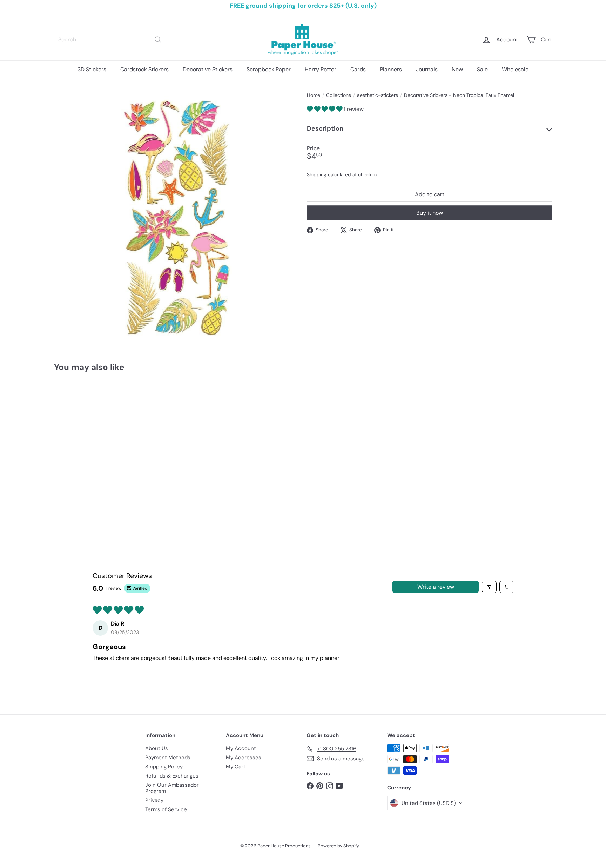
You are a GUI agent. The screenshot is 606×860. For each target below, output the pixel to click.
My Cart (235, 766)
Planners (391, 69)
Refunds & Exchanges (171, 775)
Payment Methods (167, 757)
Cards (358, 69)
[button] (325, 109)
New (457, 69)
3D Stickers (92, 69)
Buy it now (429, 213)
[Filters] (489, 587)
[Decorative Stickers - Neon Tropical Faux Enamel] (92, 444)
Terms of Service (166, 809)
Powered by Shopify (338, 846)
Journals (427, 69)
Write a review (435, 586)
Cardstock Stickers (144, 69)
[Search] (157, 39)
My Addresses (243, 757)
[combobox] (110, 39)
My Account (241, 748)
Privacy (154, 800)
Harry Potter (320, 69)
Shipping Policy (164, 766)
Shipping (316, 175)
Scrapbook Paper (269, 69)
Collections (338, 95)
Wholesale (515, 69)
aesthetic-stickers (377, 95)
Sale (482, 69)
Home (313, 95)
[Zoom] (176, 218)
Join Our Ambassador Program (172, 788)
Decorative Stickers (208, 69)
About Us (156, 748)
